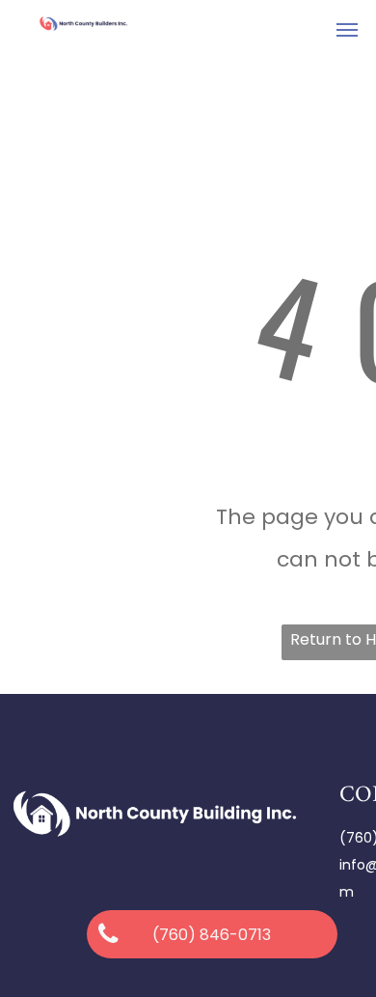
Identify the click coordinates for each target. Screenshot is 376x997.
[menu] (347, 30)
